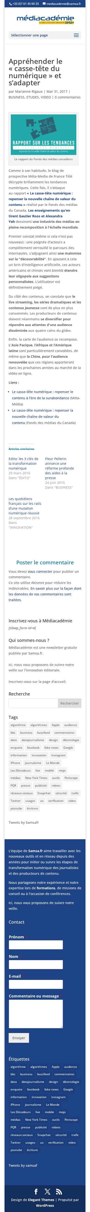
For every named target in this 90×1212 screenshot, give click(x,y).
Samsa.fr (35, 851)
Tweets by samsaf (23, 1165)
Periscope (71, 778)
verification (56, 801)
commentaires (64, 733)
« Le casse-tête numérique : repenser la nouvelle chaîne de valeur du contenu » (42, 199)
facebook (33, 748)
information (19, 755)
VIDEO (46, 97)
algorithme (18, 725)
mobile (49, 770)
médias (15, 778)
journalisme (33, 763)
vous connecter (40, 571)
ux (41, 801)
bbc (13, 733)
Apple (56, 725)
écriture (32, 808)
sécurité (61, 793)
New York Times (36, 778)
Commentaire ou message (35, 996)
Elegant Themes (41, 1199)
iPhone (15, 763)
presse (25, 785)
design (53, 740)
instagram (58, 755)
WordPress (45, 1205)
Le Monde (53, 763)
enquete (16, 748)
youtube (16, 808)
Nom (15, 956)
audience (70, 725)
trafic (75, 793)
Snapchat (44, 793)
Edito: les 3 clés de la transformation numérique (23, 463)
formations (46, 888)
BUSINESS (16, 97)
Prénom (18, 937)
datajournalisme (33, 740)
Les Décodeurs (21, 770)
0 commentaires (68, 97)
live (38, 770)
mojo (62, 770)
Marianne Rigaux (29, 91)
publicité (41, 785)
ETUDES (32, 97)
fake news (51, 748)
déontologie (71, 740)
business (26, 733)
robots (56, 785)
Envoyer (18, 1038)
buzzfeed (43, 733)
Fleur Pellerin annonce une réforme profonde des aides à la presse (59, 468)
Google (68, 748)
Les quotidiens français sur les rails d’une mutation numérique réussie (25, 505)
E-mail (16, 976)
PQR (13, 785)
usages (30, 801)
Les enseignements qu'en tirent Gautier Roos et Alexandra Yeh (39, 216)
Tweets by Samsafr (24, 822)
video (72, 801)
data (14, 740)
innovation (39, 755)
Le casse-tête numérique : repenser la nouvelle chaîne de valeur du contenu (42, 416)
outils (56, 778)
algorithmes (38, 725)
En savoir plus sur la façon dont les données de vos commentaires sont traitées (45, 594)
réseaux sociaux (22, 793)
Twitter (16, 801)
